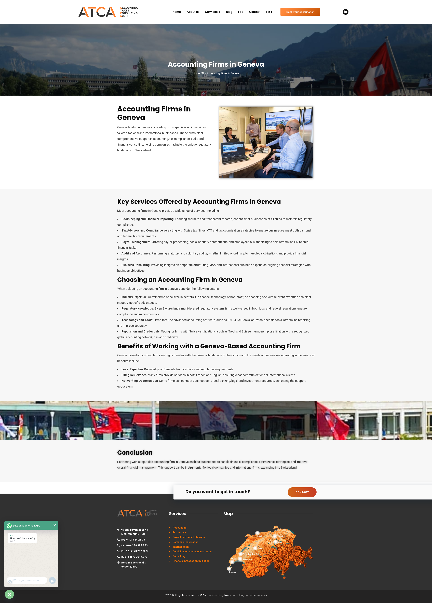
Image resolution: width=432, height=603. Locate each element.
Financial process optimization (191, 560)
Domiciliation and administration (192, 551)
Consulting (179, 556)
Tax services (180, 532)
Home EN (198, 73)
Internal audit (181, 546)
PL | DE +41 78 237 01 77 (134, 551)
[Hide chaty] (9, 594)
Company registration (185, 542)
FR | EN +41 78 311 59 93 (134, 545)
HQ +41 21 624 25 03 (133, 539)
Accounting (179, 527)
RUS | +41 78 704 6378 (134, 557)
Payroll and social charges (189, 537)
